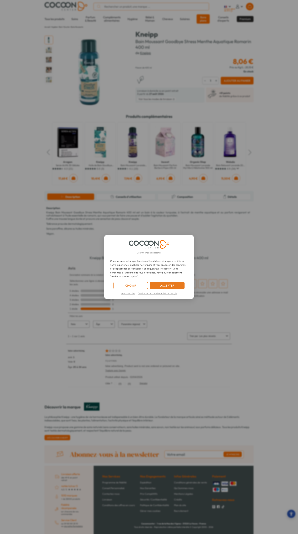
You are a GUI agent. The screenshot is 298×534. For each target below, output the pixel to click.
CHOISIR (130, 285)
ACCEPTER (167, 285)
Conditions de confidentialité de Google (157, 293)
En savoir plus (128, 293)
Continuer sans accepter (149, 252)
